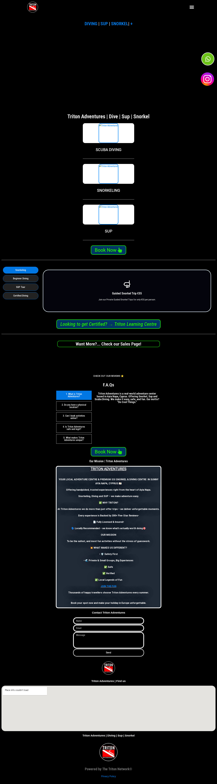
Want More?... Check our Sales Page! (108, 344)
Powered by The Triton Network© (108, 769)
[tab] (20, 270)
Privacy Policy (108, 776)
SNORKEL (119, 23)
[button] (191, 7)
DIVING (91, 23)
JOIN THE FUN (108, 586)
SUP (104, 23)
